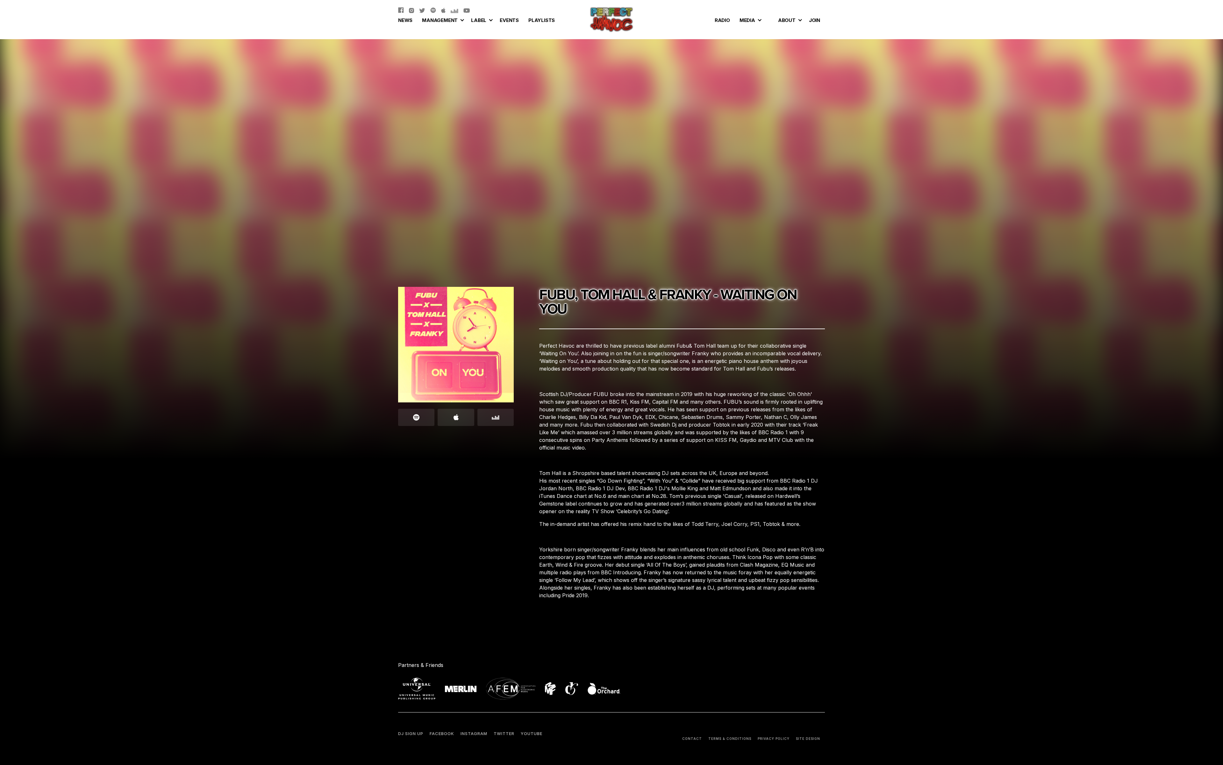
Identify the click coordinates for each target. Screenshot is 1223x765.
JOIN (814, 20)
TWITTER (504, 733)
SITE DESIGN (808, 738)
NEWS (405, 20)
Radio (722, 20)
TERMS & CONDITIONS (729, 738)
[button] (441, 19)
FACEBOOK (442, 733)
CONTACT (692, 738)
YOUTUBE (531, 733)
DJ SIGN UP (410, 733)
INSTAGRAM (474, 733)
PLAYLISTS (541, 20)
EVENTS (509, 20)
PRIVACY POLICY (774, 738)
